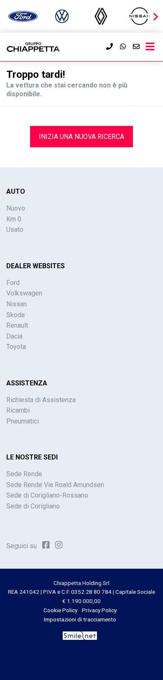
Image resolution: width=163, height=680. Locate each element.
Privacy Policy (99, 610)
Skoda (15, 315)
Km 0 (13, 219)
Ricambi (18, 410)
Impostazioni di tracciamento (80, 619)
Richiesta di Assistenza (41, 400)
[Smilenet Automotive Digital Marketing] (80, 634)
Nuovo (15, 208)
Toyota (16, 347)
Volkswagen (24, 293)
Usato (14, 230)
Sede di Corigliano (33, 506)
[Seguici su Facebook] (46, 545)
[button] (155, 16)
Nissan (16, 304)
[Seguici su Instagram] (59, 545)
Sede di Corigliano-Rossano (47, 495)
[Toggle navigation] (150, 46)
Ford (13, 283)
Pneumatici (22, 421)
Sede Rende (24, 474)
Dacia (14, 336)
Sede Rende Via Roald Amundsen (55, 485)
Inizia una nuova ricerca (81, 137)
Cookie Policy (60, 610)
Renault (17, 325)
